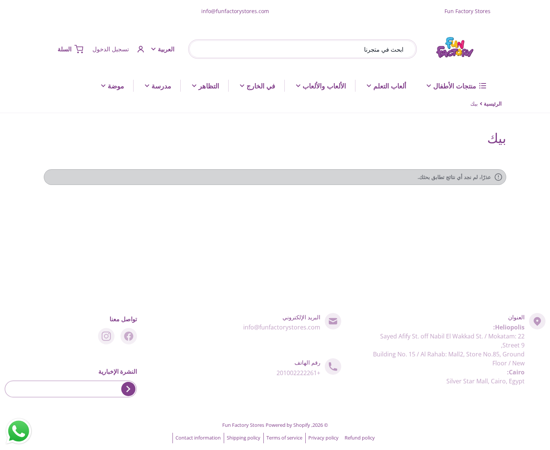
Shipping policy (243, 437)
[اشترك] (128, 389)
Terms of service (284, 437)
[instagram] (106, 336)
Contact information (198, 437)
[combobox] (302, 49)
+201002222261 (298, 373)
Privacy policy (323, 437)
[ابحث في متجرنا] (196, 49)
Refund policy (360, 437)
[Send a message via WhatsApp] (19, 431)
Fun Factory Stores (243, 425)
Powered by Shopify (288, 425)
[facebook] (128, 336)
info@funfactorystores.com (235, 11)
